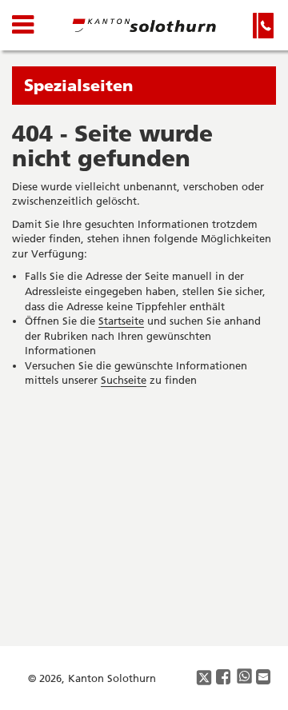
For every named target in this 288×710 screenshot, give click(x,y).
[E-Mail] (264, 677)
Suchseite (123, 379)
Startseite (121, 320)
